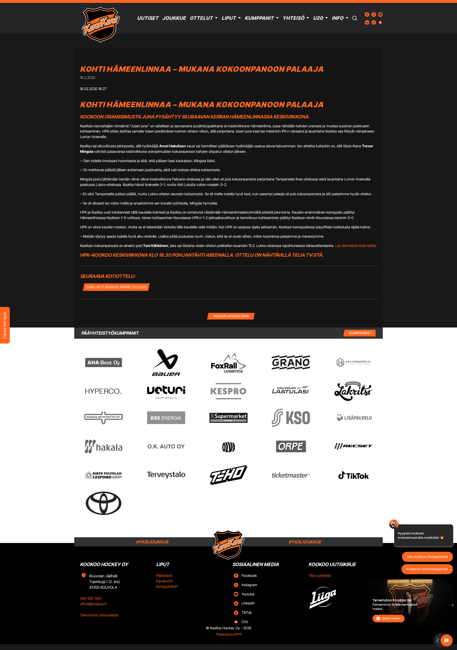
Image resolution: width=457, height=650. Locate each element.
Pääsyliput (164, 575)
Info (337, 18)
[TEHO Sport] (228, 475)
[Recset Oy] (353, 446)
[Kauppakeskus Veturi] (166, 391)
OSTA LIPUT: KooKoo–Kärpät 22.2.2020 (116, 287)
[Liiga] (342, 596)
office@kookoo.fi (93, 604)
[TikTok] (353, 475)
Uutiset (148, 18)
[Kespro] (228, 391)
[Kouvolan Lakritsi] (353, 391)
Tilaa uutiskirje (319, 575)
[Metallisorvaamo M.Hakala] (103, 446)
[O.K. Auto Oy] (166, 446)
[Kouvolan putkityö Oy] (103, 417)
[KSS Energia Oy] (166, 417)
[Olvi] (228, 446)
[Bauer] (166, 362)
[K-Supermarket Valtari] (228, 418)
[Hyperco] (103, 391)
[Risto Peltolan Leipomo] (103, 475)
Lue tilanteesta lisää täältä (355, 245)
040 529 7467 (91, 598)
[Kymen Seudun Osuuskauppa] (291, 418)
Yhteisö (293, 18)
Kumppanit (259, 18)
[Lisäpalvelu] (353, 418)
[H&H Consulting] (353, 362)
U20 (318, 18)
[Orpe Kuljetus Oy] (291, 446)
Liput (229, 18)
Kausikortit (164, 581)
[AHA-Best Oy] (103, 362)
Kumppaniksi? (167, 586)
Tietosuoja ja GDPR (229, 634)
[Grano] (291, 362)
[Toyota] (103, 503)
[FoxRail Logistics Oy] (228, 362)
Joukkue (174, 18)
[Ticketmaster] (291, 475)
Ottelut (201, 18)
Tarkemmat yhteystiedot (99, 615)
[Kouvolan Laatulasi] (291, 391)
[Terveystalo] (166, 475)
